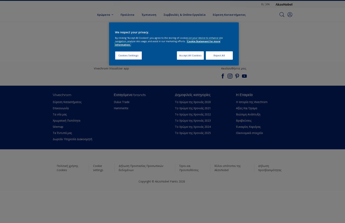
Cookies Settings (128, 55)
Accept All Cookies (190, 55)
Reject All (219, 55)
